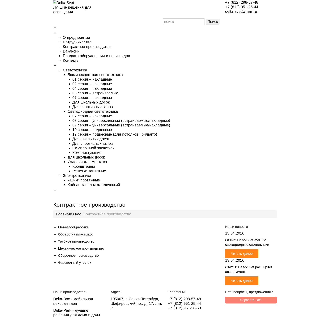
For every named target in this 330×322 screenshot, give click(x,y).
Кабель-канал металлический (94, 185)
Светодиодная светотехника (93, 111)
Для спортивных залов (92, 107)
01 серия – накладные (92, 79)
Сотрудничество (77, 42)
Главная (65, 27)
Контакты (71, 60)
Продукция (68, 65)
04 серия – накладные (92, 88)
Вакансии (71, 51)
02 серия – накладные (92, 84)
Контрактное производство (87, 46)
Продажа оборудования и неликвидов (96, 56)
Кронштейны (83, 166)
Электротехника (77, 175)
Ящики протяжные (84, 180)
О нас (63, 32)
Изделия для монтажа (87, 162)
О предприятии (76, 37)
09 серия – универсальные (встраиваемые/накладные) (121, 125)
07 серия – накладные (92, 97)
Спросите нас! (251, 300)
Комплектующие (86, 152)
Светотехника (75, 70)
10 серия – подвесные (92, 130)
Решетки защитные (89, 171)
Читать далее (242, 254)
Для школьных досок (91, 102)
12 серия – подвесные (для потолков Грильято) (114, 134)
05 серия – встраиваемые (95, 93)
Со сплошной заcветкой (93, 148)
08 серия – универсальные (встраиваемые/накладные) (121, 120)
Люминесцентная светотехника (95, 75)
